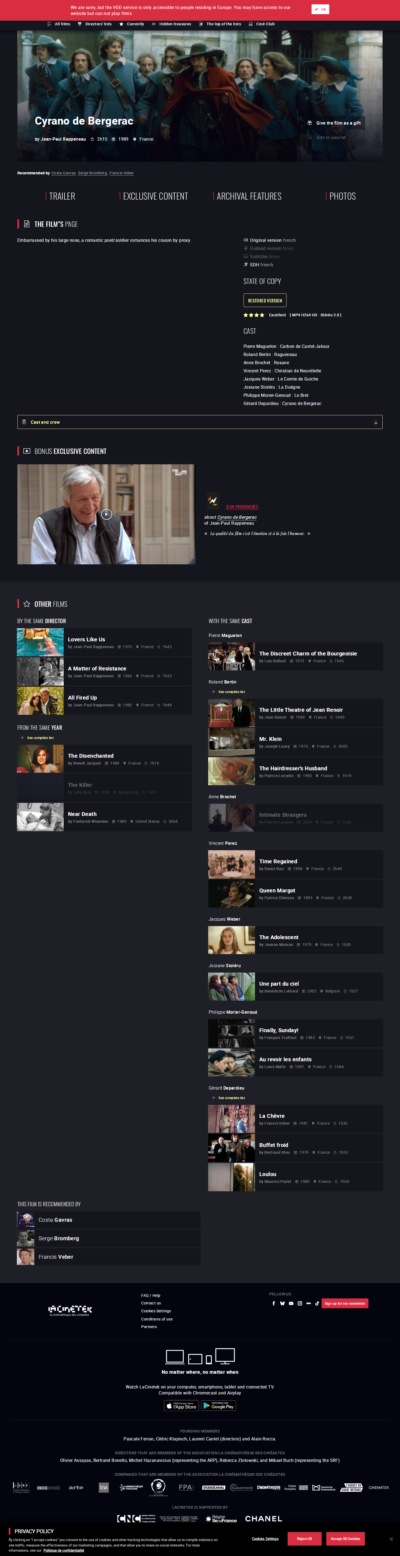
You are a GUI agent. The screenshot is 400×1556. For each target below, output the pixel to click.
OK (323, 9)
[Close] (391, 1539)
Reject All (304, 1538)
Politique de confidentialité (64, 1550)
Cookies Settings (265, 1538)
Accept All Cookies (345, 1538)
